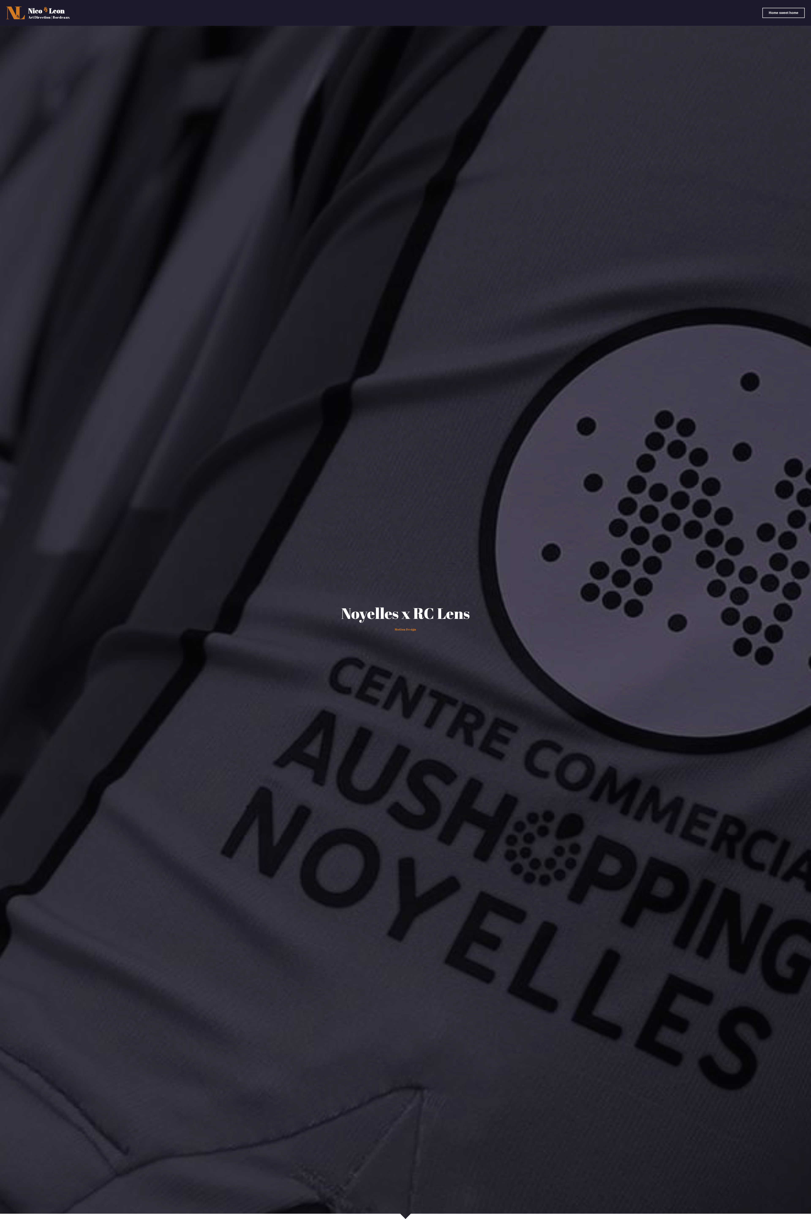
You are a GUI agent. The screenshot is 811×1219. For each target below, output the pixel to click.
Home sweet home (783, 13)
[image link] (15, 12)
